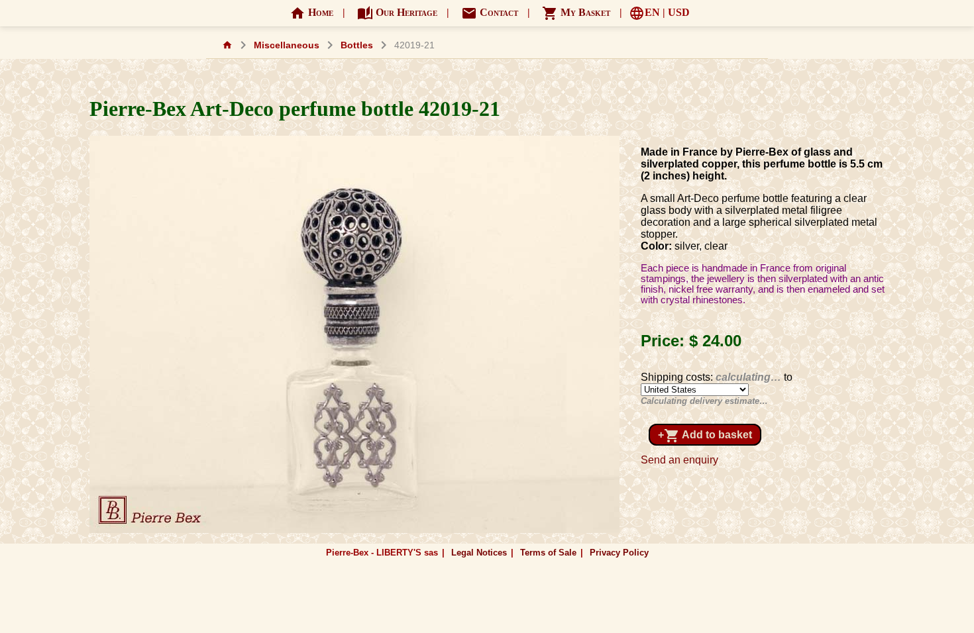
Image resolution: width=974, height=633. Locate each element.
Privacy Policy (619, 553)
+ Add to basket (705, 436)
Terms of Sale (548, 553)
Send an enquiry (679, 459)
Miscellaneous (286, 45)
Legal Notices (479, 553)
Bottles (357, 45)
